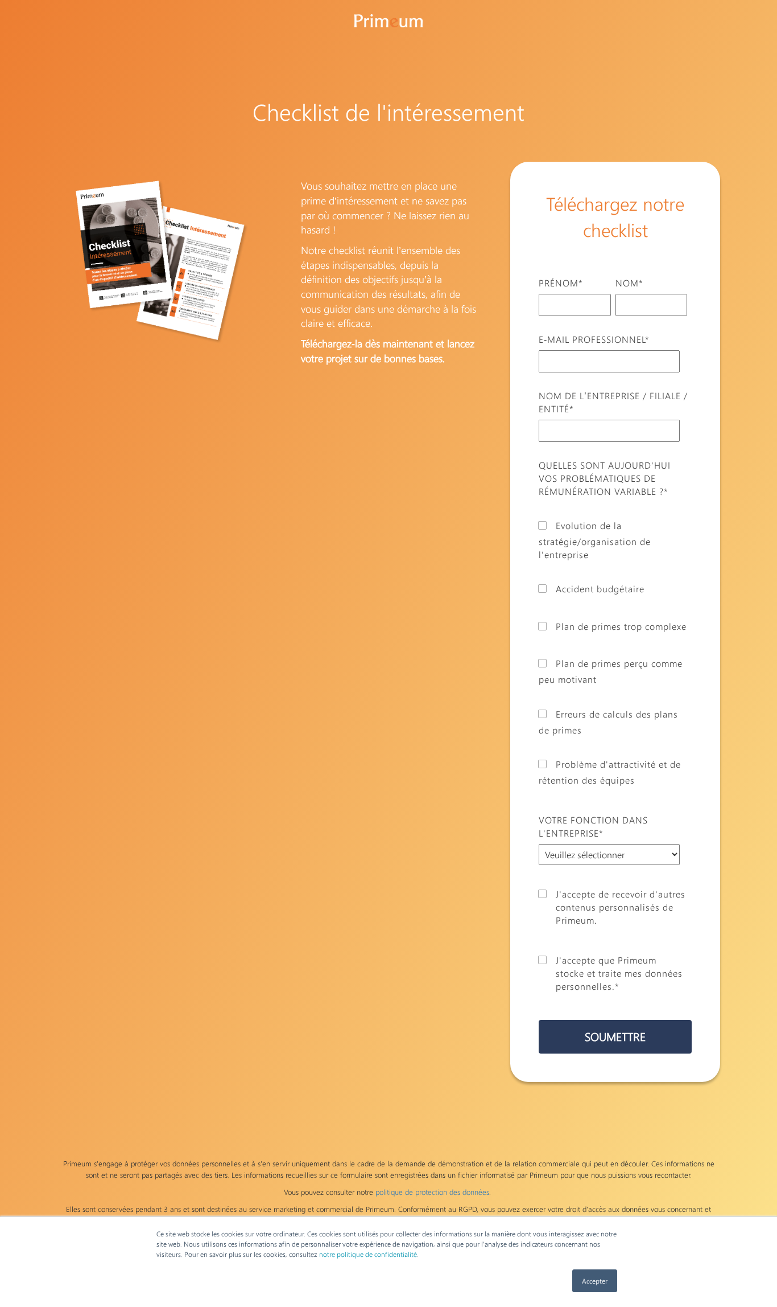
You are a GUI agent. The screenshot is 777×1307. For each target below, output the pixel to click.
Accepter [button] (594, 1280)
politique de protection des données (432, 1192)
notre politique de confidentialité (368, 1254)
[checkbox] (613, 646)
